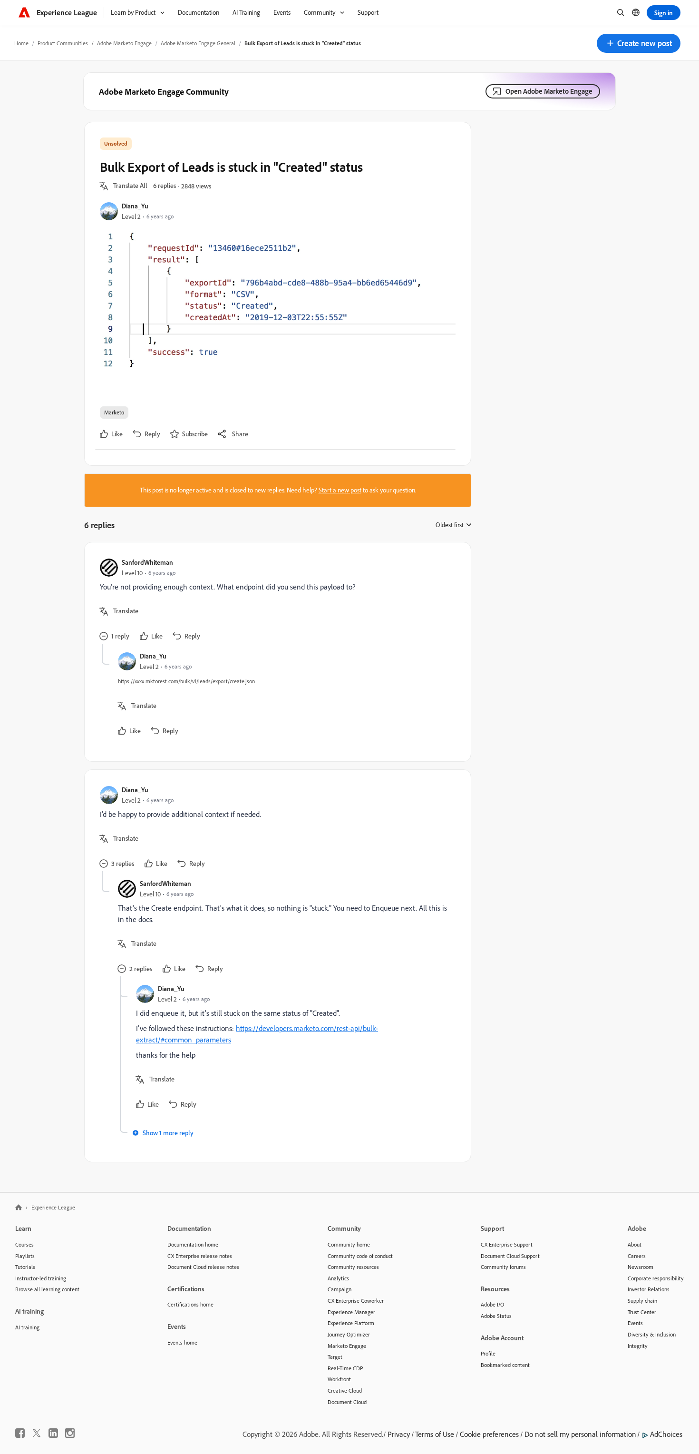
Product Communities (63, 43)
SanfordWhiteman (147, 562)
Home (21, 43)
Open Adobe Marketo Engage (548, 91)
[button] (638, 43)
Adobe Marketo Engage (124, 43)
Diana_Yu (135, 206)
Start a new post (340, 490)
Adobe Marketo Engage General (198, 43)
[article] (275, 601)
